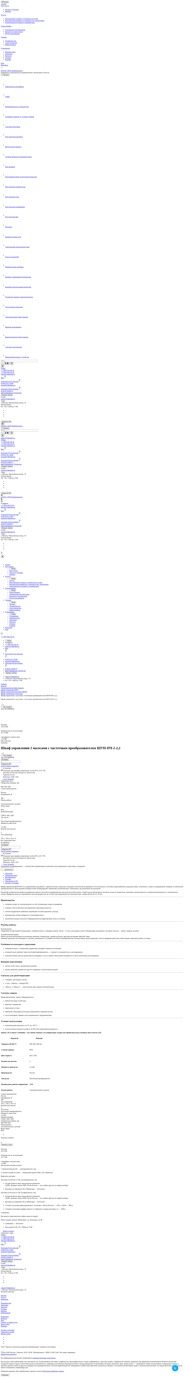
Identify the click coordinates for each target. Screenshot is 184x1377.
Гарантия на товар (7, 1332)
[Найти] (12, 363)
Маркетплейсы (10, 45)
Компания (4, 1299)
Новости (4, 1318)
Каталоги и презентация (14, 32)
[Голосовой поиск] (6, 363)
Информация (5, 1313)
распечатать (8, 870)
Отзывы (8, 58)
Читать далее (128, 1364)
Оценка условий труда (9, 1322)
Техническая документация (15, 30)
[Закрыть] (2, 556)
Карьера (8, 60)
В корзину (5, 759)
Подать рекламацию (12, 34)
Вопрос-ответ (6, 1334)
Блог (2, 1320)
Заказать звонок (7, 395)
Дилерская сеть (10, 41)
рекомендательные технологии (44, 1358)
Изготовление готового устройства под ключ (21, 19)
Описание (8, 873)
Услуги (3, 1297)
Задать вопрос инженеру (10, 766)
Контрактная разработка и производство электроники (24, 21)
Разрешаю (5, 1375)
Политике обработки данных (53, 1371)
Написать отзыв (7, 1145)
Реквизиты (5, 1317)
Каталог (4, 1295)
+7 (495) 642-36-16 (7, 370)
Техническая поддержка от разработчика (20, 22)
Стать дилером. (8, 779)
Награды (8, 56)
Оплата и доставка (12, 9)
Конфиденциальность (9, 1354)
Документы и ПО (11, 881)
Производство (10, 52)
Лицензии (8, 54)
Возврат (8, 11)
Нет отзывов (7, 707)
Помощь (4, 1326)
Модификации (10, 877)
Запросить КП (6, 422)
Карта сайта (5, 1324)
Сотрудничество (11, 43)
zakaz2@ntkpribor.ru (8, 399)
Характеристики (11, 875)
